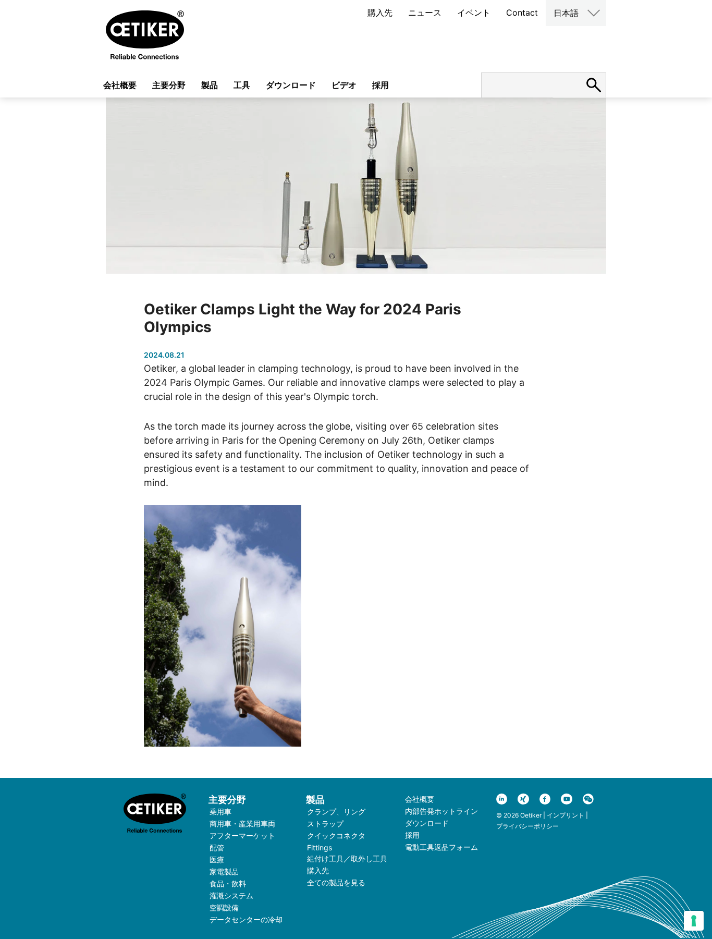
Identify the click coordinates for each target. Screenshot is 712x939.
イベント (473, 12)
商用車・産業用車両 (242, 823)
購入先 (379, 12)
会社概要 (120, 85)
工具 (242, 85)
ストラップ (325, 823)
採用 (380, 85)
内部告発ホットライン (441, 811)
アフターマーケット (242, 835)
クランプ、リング (336, 811)
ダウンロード (291, 85)
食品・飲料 (228, 883)
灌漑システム (231, 895)
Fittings (319, 847)
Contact (522, 12)
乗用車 (220, 811)
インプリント (565, 815)
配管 (217, 847)
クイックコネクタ (336, 835)
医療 (217, 859)
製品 (209, 85)
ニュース (424, 12)
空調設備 (224, 907)
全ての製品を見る (336, 882)
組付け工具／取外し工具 (347, 858)
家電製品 (224, 871)
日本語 (566, 13)
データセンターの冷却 (246, 919)
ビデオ (344, 85)
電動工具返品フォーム (441, 847)
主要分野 (169, 85)
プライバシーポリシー (527, 826)
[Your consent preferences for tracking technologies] (694, 921)
